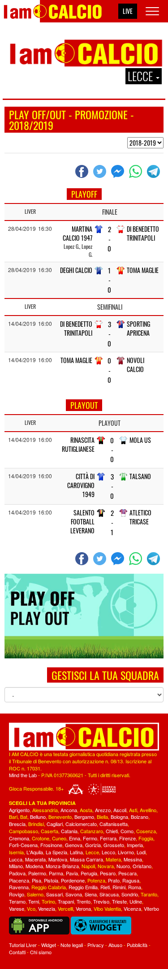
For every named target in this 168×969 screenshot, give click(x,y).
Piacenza (19, 880)
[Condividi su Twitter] (101, 171)
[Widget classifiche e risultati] (101, 924)
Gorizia (93, 844)
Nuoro (123, 866)
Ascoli (119, 809)
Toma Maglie (143, 270)
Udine (135, 901)
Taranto (149, 894)
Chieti (112, 831)
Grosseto (113, 844)
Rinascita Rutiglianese (78, 444)
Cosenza (146, 831)
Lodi (141, 852)
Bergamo (84, 816)
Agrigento (19, 809)
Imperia (135, 844)
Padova (17, 873)
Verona (83, 908)
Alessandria (45, 809)
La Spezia (56, 852)
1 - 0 (109, 280)
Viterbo (151, 908)
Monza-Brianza (62, 866)
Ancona (68, 809)
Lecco (108, 852)
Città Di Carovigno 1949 (81, 485)
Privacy (95, 944)
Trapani (66, 901)
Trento (83, 901)
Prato (114, 880)
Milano (16, 866)
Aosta (86, 809)
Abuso (115, 944)
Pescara (127, 873)
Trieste (119, 901)
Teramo (17, 901)
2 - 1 (112, 522)
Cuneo (59, 838)
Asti (133, 809)
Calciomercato (81, 823)
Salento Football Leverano (82, 521)
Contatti (17, 952)
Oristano (142, 866)
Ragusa (130, 880)
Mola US (140, 440)
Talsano (140, 476)
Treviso (101, 901)
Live (128, 11)
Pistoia (51, 880)
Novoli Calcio (135, 364)
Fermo (90, 838)
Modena (34, 866)
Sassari (54, 894)
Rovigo (16, 894)
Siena (91, 894)
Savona (73, 894)
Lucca (15, 859)
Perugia (89, 873)
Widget (48, 944)
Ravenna (19, 887)
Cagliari (55, 823)
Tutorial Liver (23, 944)
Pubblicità (137, 944)
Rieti (105, 887)
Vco (31, 908)
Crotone (40, 838)
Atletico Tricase (140, 517)
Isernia (16, 852)
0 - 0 (109, 370)
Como (127, 831)
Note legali (71, 944)
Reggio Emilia (83, 887)
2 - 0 (109, 239)
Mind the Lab (23, 775)
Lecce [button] (141, 76)
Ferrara (108, 838)
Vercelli (65, 908)
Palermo (37, 873)
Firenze (127, 838)
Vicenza (132, 908)
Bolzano (139, 816)
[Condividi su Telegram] (155, 171)
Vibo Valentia (107, 908)
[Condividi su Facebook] (83, 171)
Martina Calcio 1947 (77, 233)
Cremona (19, 838)
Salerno (35, 894)
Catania (69, 831)
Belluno (38, 816)
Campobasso (23, 831)
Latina (76, 852)
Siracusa (109, 894)
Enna (74, 838)
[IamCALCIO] (84, 736)
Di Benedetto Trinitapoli (143, 233)
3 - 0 (109, 334)
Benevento (60, 816)
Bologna (119, 816)
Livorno (126, 852)
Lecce (92, 852)
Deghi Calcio (76, 270)
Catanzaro (91, 831)
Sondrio (129, 894)
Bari (13, 816)
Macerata (35, 859)
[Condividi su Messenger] (119, 171)
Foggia (145, 838)
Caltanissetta (113, 823)
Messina (133, 859)
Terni (33, 901)
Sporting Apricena (138, 328)
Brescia (17, 823)
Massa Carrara (86, 859)
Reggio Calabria (48, 887)
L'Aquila (34, 852)
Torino (48, 901)
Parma (56, 873)
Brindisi (36, 823)
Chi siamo (41, 952)
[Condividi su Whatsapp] (137, 171)
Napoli (88, 866)
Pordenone (73, 880)
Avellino (148, 809)
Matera (113, 859)
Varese (16, 908)
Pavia (72, 873)
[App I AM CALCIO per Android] (39, 924)
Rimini (118, 887)
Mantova (57, 859)
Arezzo (103, 809)
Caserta (49, 831)
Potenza (96, 880)
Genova (73, 844)
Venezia (46, 908)
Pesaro (108, 873)
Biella (102, 816)
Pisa (36, 880)
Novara (106, 866)
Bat (23, 816)
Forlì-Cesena (23, 844)
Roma (134, 887)
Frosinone (51, 844)
